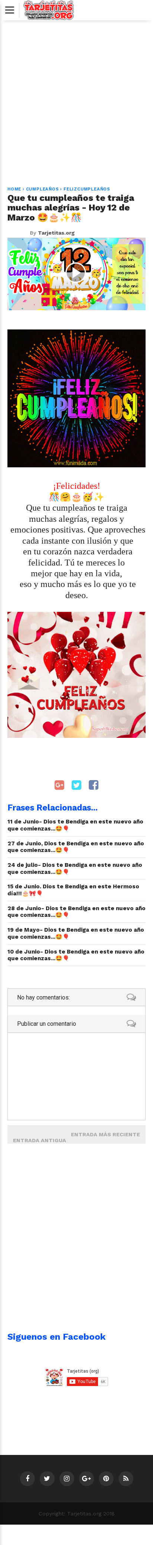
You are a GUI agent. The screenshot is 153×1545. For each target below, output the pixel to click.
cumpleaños (42, 189)
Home (14, 189)
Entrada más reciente (105, 1134)
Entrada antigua (39, 1140)
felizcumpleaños (87, 189)
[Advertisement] (76, 99)
